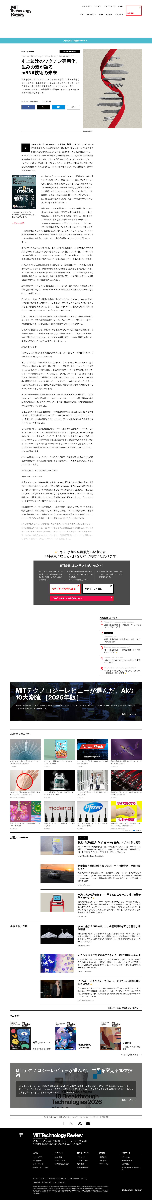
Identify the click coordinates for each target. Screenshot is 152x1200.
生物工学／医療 (27, 52)
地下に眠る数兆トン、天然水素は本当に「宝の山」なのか (122, 649)
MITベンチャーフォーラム (131, 1168)
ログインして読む (93, 588)
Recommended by (128, 830)
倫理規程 (102, 1157)
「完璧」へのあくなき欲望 (132, 1046)
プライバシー (104, 1164)
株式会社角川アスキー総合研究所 (54, 1182)
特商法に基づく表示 (41, 1167)
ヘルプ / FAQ (37, 1157)
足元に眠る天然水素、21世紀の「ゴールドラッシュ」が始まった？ (122, 624)
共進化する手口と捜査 (42, 1045)
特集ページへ (127, 714)
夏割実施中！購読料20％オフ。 (76, 41)
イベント (119, 15)
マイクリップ (108, 6)
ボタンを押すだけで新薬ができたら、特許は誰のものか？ (109, 955)
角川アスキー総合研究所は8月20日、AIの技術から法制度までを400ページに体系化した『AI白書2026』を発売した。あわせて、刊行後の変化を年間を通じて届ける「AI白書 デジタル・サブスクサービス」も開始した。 (109, 849)
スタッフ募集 (82, 1161)
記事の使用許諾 (83, 1167)
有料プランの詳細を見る (63, 588)
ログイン (98, 6)
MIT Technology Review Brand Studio (92, 856)
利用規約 (102, 1161)
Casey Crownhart (85, 885)
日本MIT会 (126, 1164)
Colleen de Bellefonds (86, 1000)
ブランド (80, 1157)
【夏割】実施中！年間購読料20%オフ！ (68, 598)
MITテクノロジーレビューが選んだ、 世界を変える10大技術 (74, 1073)
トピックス (91, 15)
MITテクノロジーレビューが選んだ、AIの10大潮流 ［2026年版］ (75, 694)
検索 (119, 6)
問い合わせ (37, 1161)
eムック (109, 15)
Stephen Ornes (84, 946)
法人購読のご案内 (62, 1164)
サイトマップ (38, 1164)
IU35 (81, 15)
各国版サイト (127, 1161)
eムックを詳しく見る (129, 1055)
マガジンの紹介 (18, 223)
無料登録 (130, 13)
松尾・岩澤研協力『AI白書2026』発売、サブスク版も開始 (122, 637)
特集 (101, 15)
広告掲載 (80, 1164)
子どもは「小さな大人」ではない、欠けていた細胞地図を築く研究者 (122, 670)
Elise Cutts (83, 916)
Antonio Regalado (31, 101)
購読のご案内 (86, 6)
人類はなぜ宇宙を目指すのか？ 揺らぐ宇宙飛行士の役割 (122, 660)
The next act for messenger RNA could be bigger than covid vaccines (47, 56)
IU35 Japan (126, 1157)
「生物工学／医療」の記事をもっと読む (122, 1008)
